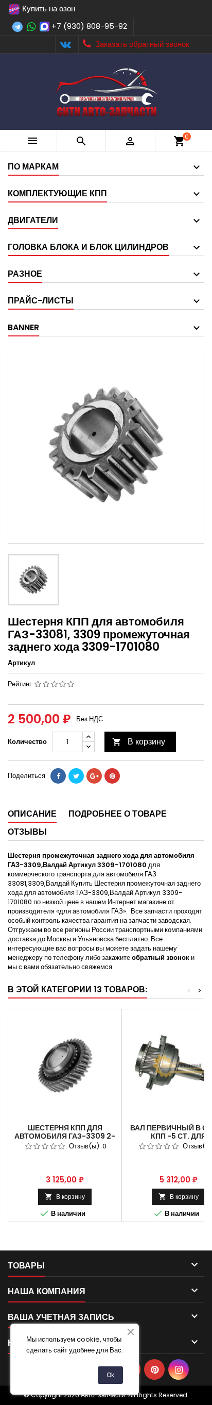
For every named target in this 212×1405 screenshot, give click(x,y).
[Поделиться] (58, 776)
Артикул (21, 663)
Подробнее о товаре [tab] (117, 814)
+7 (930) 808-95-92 (89, 26)
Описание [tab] (32, 814)
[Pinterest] (112, 776)
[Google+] (94, 776)
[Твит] (76, 776)
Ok (110, 1374)
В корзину (138, 742)
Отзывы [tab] (27, 832)
